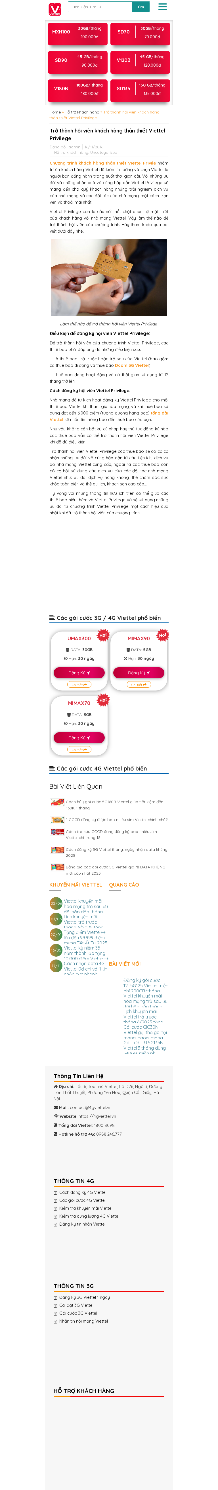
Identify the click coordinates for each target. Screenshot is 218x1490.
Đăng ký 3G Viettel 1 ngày (84, 1297)
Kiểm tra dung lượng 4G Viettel (89, 1216)
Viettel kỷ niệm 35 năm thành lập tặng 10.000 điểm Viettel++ (86, 953)
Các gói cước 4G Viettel (82, 1200)
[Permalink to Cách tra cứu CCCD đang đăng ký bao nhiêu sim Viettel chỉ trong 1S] (57, 832)
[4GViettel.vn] (55, 9)
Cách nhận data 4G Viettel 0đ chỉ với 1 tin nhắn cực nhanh (85, 969)
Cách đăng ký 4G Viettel (82, 1192)
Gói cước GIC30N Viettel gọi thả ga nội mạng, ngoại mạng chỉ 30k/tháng (145, 1035)
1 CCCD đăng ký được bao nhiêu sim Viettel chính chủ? (116, 819)
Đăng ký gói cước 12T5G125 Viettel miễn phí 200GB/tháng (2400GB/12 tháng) (145, 988)
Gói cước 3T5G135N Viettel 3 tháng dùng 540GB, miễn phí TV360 (144, 1051)
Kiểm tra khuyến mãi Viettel (85, 1208)
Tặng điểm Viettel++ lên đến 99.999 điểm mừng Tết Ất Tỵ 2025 (85, 937)
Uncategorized (103, 152)
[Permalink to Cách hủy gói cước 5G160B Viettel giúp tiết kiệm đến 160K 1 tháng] (57, 802)
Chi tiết (77, 685)
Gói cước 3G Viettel (78, 1313)
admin (74, 146)
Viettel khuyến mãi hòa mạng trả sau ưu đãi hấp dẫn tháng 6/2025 (86, 909)
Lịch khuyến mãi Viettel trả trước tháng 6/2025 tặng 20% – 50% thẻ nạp (84, 925)
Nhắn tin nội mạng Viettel (83, 1321)
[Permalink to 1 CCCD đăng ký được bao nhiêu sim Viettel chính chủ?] (57, 820)
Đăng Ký (77, 672)
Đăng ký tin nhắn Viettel (82, 1224)
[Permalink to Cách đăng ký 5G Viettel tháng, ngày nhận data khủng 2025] (57, 850)
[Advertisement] (109, 568)
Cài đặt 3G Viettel (76, 1305)
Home (55, 112)
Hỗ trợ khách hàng (82, 112)
